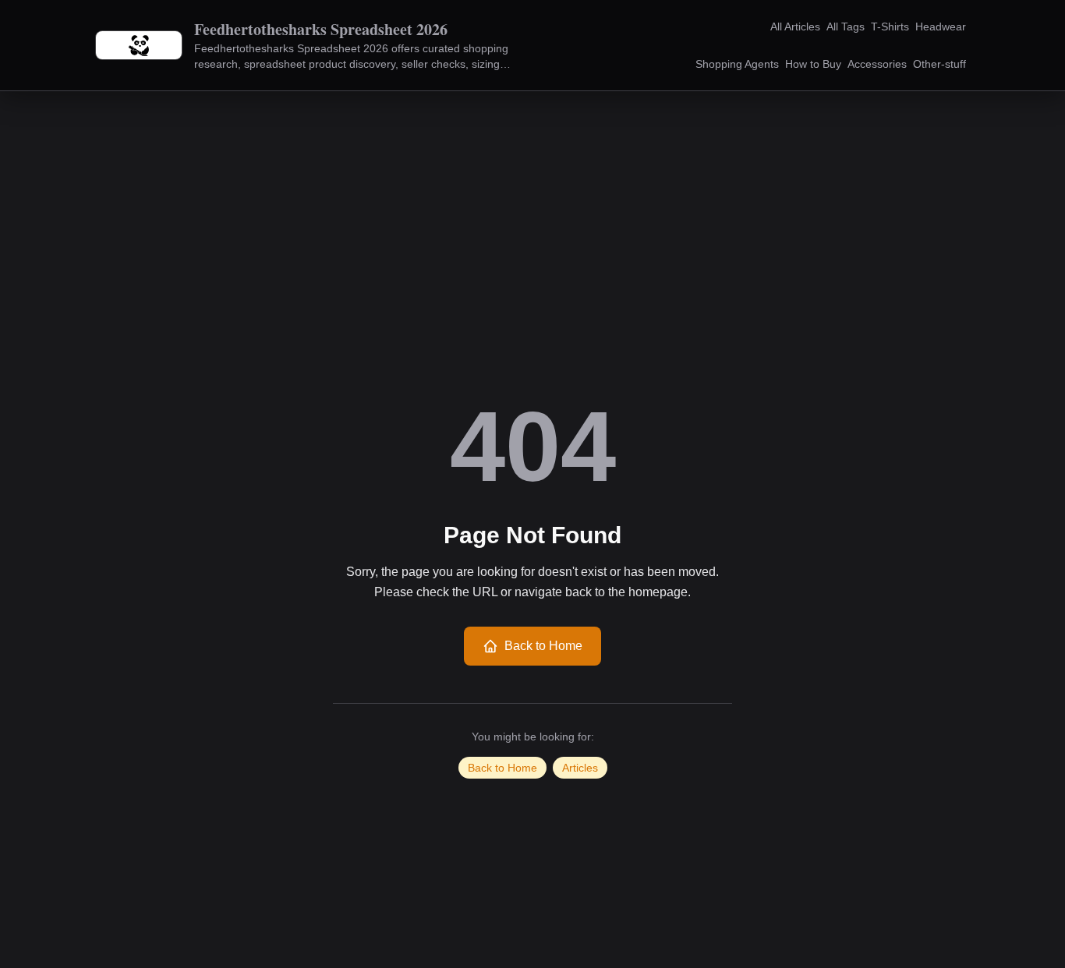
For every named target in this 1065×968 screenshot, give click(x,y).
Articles (580, 767)
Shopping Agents (737, 64)
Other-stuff (939, 64)
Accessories (877, 64)
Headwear (940, 26)
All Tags (845, 26)
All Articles (795, 26)
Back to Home (543, 645)
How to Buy (813, 64)
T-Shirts (890, 26)
